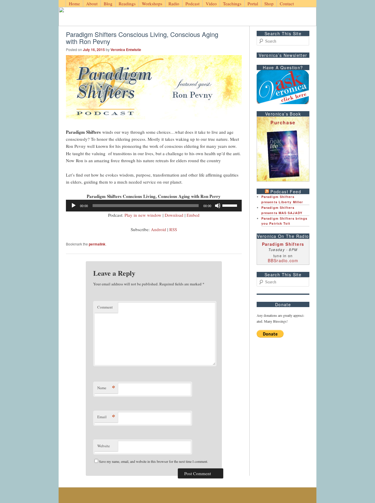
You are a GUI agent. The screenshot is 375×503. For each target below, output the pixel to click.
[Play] (73, 206)
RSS (173, 229)
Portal (253, 3)
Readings (127, 3)
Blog (108, 3)
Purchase (283, 122)
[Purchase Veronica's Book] (283, 154)
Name (106, 387)
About (92, 3)
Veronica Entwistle (125, 49)
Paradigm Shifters (283, 244)
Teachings (232, 3)
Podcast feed (285, 191)
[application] (154, 205)
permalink (97, 244)
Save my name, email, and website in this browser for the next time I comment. (153, 461)
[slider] (230, 205)
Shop (269, 3)
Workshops (152, 3)
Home (74, 3)
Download (174, 215)
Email (106, 416)
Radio (173, 3)
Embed (193, 215)
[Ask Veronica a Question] (283, 87)
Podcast (192, 3)
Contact (287, 3)
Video (211, 3)
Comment (105, 307)
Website (103, 445)
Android (158, 229)
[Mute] (218, 206)
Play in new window (143, 215)
